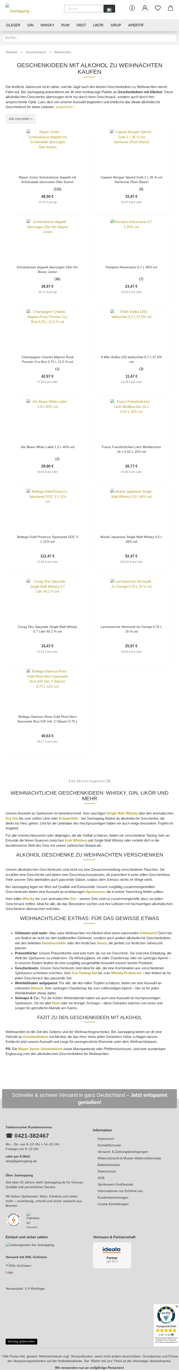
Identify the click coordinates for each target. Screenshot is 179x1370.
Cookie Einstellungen (113, 1204)
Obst (81, 25)
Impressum (106, 1138)
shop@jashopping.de (21, 1161)
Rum (65, 25)
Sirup (115, 25)
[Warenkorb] (170, 8)
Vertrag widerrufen (21, 1341)
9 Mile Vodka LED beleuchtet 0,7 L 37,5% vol (131, 359)
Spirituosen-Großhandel (115, 1184)
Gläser (13, 25)
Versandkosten (82, 1356)
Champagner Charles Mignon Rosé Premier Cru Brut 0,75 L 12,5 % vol (47, 359)
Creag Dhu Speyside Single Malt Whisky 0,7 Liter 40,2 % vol (47, 629)
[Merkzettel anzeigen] (157, 8)
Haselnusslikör (54, 943)
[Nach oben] (166, 1363)
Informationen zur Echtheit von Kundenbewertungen (120, 1194)
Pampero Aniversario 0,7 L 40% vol (131, 267)
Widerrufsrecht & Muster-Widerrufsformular (129, 1158)
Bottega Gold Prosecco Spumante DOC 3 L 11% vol (47, 539)
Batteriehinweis (109, 1165)
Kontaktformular (109, 1145)
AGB (101, 1178)
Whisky (47, 25)
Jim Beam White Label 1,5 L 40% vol (47, 447)
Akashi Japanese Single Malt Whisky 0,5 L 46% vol (131, 539)
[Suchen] (109, 9)
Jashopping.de (54, 1182)
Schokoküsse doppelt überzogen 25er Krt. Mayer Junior (48, 269)
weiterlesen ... (66, 107)
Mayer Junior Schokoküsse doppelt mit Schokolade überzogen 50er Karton (47, 179)
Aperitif (136, 25)
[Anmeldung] (144, 8)
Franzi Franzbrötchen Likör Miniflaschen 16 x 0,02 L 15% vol (131, 449)
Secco (102, 943)
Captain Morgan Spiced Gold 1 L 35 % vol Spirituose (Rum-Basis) (131, 179)
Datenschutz (107, 1171)
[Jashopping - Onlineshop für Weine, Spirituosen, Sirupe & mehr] (27, 9)
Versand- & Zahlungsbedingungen (123, 1152)
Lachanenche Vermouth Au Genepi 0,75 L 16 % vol (131, 629)
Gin (30, 25)
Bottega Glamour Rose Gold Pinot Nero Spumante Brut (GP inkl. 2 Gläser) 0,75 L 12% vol (47, 718)
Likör (98, 25)
